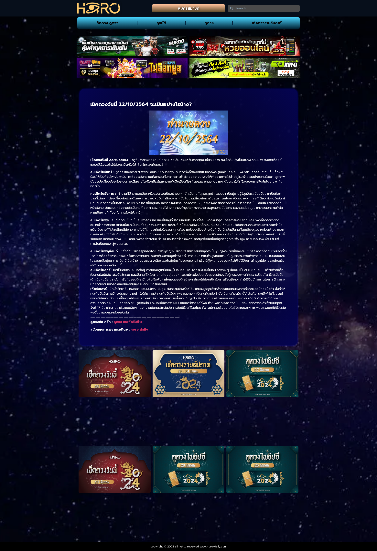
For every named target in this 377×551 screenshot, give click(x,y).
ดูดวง (209, 23)
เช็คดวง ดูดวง (106, 23)
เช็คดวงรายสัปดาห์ (267, 23)
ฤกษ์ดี (161, 23)
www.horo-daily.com (213, 547)
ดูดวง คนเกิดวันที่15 (127, 322)
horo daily (139, 329)
